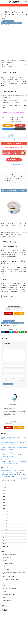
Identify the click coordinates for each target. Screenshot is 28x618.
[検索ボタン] (26, 2)
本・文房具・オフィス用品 (9, 594)
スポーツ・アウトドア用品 (9, 576)
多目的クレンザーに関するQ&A (14, 178)
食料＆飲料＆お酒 (7, 600)
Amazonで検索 (18, 313)
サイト (4, 374)
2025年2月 (5, 505)
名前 (4, 364)
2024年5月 (5, 532)
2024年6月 (5, 529)
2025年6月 (5, 496)
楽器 (4, 597)
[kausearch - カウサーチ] (14, 2)
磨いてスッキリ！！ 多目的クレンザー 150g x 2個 (17, 118)
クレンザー (9, 325)
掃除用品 (15, 325)
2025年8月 (5, 490)
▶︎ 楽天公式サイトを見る (19, 164)
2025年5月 (5, 499)
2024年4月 (5, 535)
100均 (4, 325)
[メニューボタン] (2, 2)
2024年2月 (5, 541)
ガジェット (5, 566)
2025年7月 (5, 493)
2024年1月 (5, 543)
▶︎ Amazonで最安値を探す (7, 135)
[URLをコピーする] (25, 332)
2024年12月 (5, 511)
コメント (5, 347)
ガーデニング (6, 569)
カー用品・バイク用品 (8, 563)
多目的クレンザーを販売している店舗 (14, 177)
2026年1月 (5, 487)
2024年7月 (5, 526)
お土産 (4, 560)
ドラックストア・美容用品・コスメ (11, 579)
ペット (4, 582)
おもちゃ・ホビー (7, 557)
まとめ (8, 180)
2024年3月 (5, 537)
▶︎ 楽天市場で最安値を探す (7, 137)
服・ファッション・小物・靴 (9, 588)
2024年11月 (5, 514)
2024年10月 (5, 517)
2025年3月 (5, 502)
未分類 (4, 591)
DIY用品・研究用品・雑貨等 (8, 20)
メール (5, 369)
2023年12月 (5, 546)
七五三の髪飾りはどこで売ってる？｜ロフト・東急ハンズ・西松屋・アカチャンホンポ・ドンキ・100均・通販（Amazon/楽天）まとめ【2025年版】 (13, 461)
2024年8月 (5, 523)
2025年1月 (5, 508)
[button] (3, 332)
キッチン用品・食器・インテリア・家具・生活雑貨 (11, 22)
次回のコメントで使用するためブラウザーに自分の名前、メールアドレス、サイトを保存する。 (14, 379)
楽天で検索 (8, 313)
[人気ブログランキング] (4, 611)
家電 (4, 585)
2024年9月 (5, 520)
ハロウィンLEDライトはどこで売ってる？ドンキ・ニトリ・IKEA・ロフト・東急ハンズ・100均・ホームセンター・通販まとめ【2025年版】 (13, 454)
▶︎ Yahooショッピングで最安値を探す (10, 139)
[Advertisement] (14, 41)
